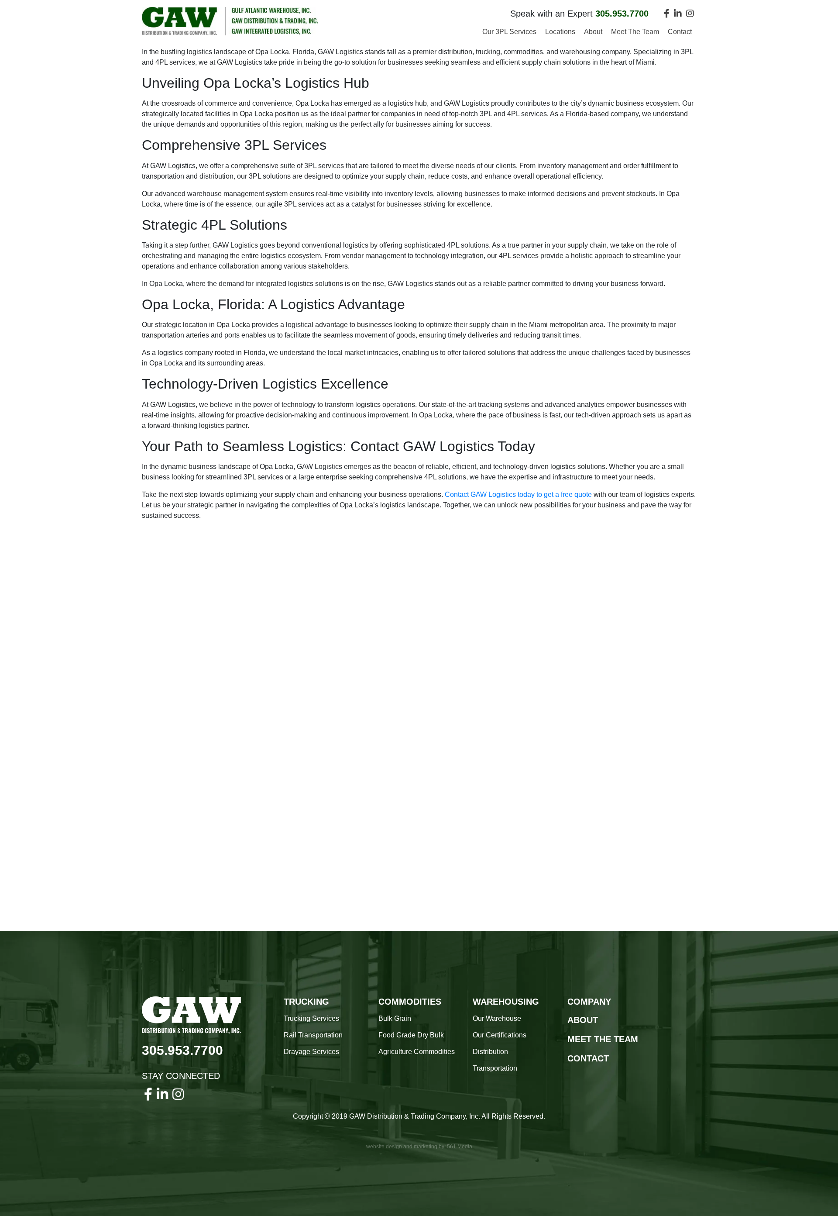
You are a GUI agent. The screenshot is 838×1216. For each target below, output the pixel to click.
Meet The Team (635, 31)
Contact (680, 31)
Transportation (495, 1068)
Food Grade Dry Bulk (411, 1035)
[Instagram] (690, 13)
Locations (560, 31)
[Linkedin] (678, 13)
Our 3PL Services (509, 31)
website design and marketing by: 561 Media (419, 1147)
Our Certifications (499, 1035)
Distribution (490, 1051)
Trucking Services (311, 1018)
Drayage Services (311, 1051)
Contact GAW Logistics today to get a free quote (518, 494)
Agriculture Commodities (416, 1051)
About (593, 31)
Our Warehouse (497, 1018)
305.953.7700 (182, 1050)
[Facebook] (667, 13)
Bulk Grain (394, 1018)
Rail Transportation (313, 1035)
